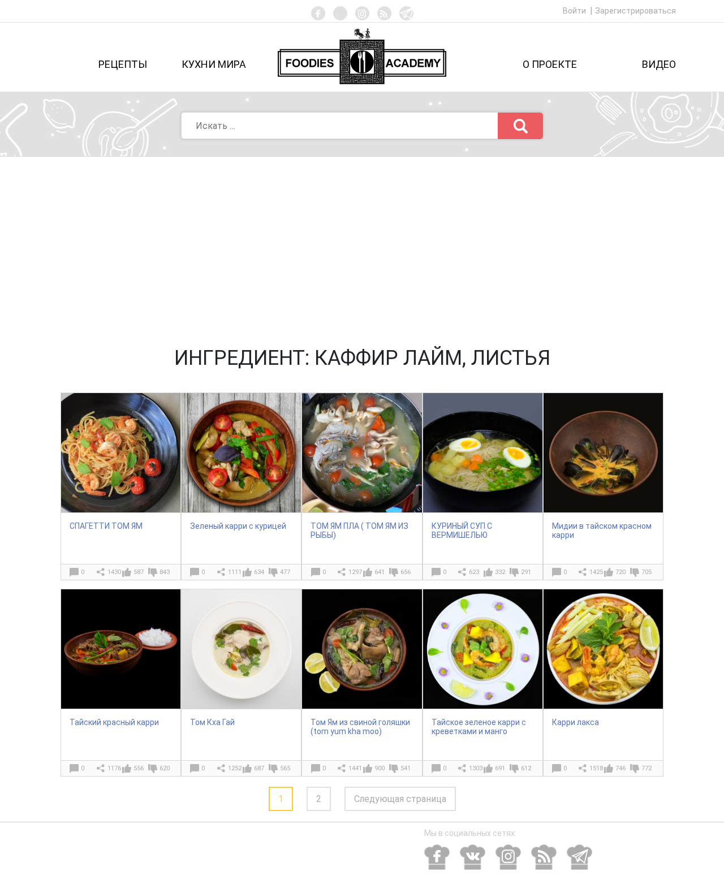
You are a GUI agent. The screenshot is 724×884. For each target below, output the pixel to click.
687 (259, 768)
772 (646, 768)
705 (646, 572)
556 (138, 768)
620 (165, 768)
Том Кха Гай (212, 722)
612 (526, 768)
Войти (575, 10)
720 (620, 572)
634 (259, 572)
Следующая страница (400, 799)
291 (526, 572)
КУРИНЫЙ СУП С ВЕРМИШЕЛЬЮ (462, 530)
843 (165, 572)
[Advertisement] (362, 241)
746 (620, 768)
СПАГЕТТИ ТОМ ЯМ (106, 526)
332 (500, 572)
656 (405, 572)
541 (405, 768)
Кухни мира (214, 64)
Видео (659, 64)
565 (285, 768)
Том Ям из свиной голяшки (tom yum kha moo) (360, 727)
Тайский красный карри (114, 722)
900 (379, 768)
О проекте (550, 64)
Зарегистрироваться (635, 10)
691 (500, 768)
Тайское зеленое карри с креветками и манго (479, 727)
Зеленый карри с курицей (238, 526)
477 (285, 572)
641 (379, 572)
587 (138, 572)
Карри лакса (575, 722)
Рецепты (122, 64)
